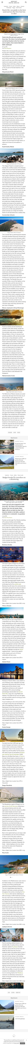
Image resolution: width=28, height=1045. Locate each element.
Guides (14, 6)
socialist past (17, 584)
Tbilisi (21, 756)
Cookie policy (16, 1043)
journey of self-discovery (11, 806)
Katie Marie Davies (8, 517)
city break (12, 992)
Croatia (10, 6)
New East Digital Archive (14, 2)
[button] (10, 877)
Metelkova (20, 973)
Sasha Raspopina (7, 48)
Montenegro (9, 7)
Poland (13, 7)
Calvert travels (19, 7)
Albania (18, 6)
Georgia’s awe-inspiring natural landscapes (13, 753)
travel (9, 992)
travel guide (10, 432)
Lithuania (22, 6)
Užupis (21, 649)
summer (14, 432)
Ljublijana (15, 947)
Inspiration (6, 6)
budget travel (18, 992)
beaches (18, 432)
